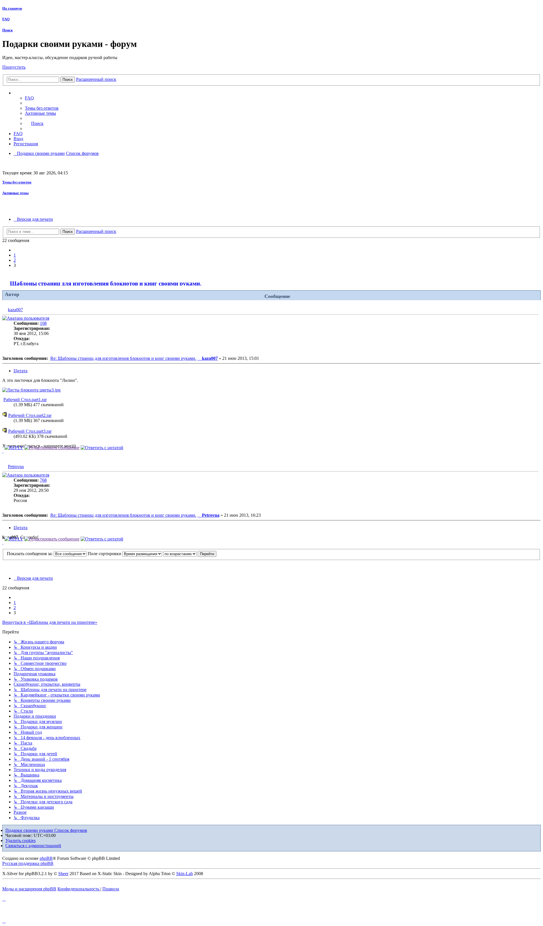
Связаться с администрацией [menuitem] (33, 845)
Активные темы (15, 193)
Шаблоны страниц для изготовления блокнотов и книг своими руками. (105, 283)
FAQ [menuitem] (29, 98)
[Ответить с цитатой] (102, 447)
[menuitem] (42, 108)
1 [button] (15, 255)
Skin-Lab (184, 873)
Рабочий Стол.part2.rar (29, 415)
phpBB (46, 858)
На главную (12, 8)
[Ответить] (14, 447)
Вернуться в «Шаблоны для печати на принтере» (49, 622)
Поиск (7, 30)
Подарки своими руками (29, 830)
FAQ (6, 19)
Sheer (63, 873)
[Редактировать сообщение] (51, 447)
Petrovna (16, 466)
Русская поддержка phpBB (27, 863)
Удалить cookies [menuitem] (20, 840)
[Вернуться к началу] (2, 451)
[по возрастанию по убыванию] (180, 553)
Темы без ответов (16, 182)
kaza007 (15, 309)
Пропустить (13, 67)
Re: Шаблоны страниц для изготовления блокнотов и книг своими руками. (123, 358)
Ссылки (27, 93)
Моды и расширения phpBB (29, 888)
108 (43, 323)
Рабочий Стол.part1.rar (25, 399)
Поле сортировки (105, 553)
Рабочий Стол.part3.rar (29, 431)
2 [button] (15, 260)
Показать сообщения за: (30, 553)
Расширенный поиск (96, 79)
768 (43, 480)
